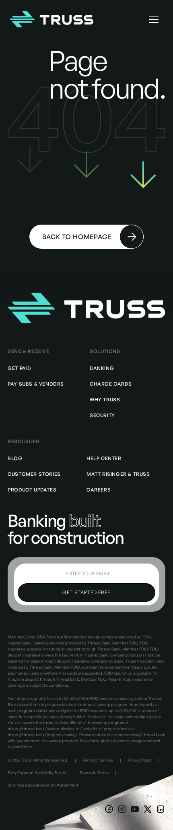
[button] (153, 19)
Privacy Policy (140, 760)
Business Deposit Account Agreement (43, 785)
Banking (102, 368)
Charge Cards (111, 384)
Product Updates (32, 490)
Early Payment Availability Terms (37, 772)
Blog (15, 458)
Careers (98, 490)
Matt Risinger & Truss (118, 474)
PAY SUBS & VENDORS (36, 384)
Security (102, 415)
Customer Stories (34, 474)
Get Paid (19, 368)
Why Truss (105, 399)
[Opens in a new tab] (109, 809)
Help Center (104, 458)
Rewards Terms (94, 772)
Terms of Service (97, 760)
